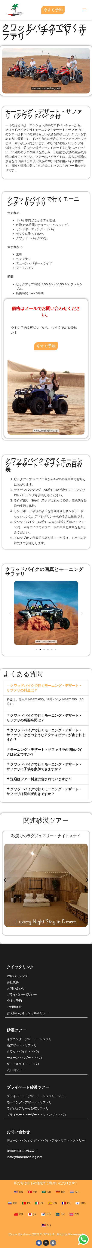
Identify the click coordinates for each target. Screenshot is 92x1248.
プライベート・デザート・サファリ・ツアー (37, 1096)
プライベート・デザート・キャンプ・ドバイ (37, 1114)
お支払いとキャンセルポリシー (28, 1013)
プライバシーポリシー (22, 994)
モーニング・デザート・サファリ (29, 1102)
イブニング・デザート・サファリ (29, 1039)
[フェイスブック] (39, 1243)
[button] (84, 10)
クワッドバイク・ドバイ (23, 1051)
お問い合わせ (16, 988)
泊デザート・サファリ (22, 1045)
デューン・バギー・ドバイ (25, 1057)
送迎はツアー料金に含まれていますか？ (41, 779)
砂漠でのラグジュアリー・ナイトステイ (46, 836)
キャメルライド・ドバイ (23, 1064)
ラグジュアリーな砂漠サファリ (28, 1108)
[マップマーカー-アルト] (53, 1243)
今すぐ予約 (14, 1000)
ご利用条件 (14, 1007)
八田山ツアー (16, 1070)
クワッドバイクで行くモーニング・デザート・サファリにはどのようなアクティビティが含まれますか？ (46, 735)
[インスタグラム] (46, 1243)
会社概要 (13, 982)
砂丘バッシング (17, 976)
